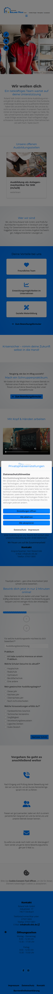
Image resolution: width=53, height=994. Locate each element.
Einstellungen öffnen (26, 511)
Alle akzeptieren (26, 523)
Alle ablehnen (26, 517)
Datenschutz (20, 529)
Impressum (33, 529)
